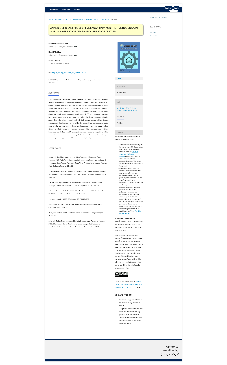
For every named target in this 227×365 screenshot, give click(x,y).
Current (54, 10)
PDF (119, 78)
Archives (66, 10)
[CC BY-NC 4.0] (121, 276)
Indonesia (153, 36)
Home (50, 20)
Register (168, 8)
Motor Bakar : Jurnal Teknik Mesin (65, 5)
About (77, 10)
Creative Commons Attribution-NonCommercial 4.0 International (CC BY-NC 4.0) (129, 284)
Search (173, 10)
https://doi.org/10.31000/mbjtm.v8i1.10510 (69, 73)
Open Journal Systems (158, 17)
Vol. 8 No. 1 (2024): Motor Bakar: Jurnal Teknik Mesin (86, 20)
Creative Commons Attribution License (128, 154)
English (153, 32)
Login (176, 8)
